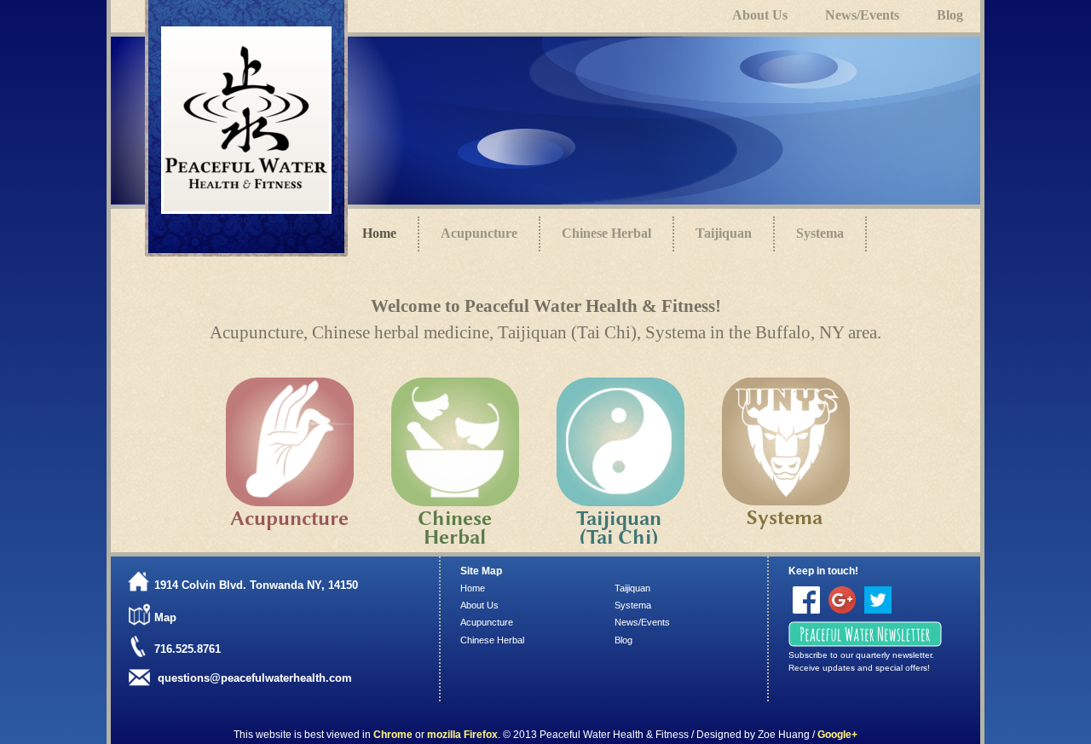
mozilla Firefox (462, 735)
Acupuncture (479, 233)
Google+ (837, 735)
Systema (820, 233)
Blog (623, 640)
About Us (479, 605)
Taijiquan (724, 233)
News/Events (642, 622)
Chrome (393, 735)
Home (472, 588)
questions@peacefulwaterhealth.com (255, 678)
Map (165, 617)
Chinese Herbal (606, 233)
